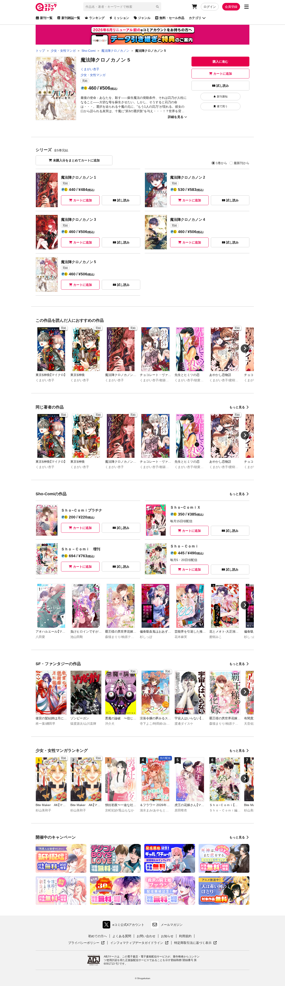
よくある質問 (121, 936)
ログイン (210, 6)
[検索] (157, 6)
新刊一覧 (46, 18)
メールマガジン (172, 924)
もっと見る (237, 407)
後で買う (222, 106)
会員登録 (231, 6)
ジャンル (144, 18)
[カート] (194, 7)
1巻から (221, 163)
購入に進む (220, 61)
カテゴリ (195, 18)
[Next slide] (244, 348)
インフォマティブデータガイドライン (136, 943)
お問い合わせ (146, 936)
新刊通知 (222, 96)
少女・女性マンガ (93, 75)
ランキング (97, 18)
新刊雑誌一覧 (70, 18)
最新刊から (241, 163)
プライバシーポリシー (86, 943)
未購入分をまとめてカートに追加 (76, 160)
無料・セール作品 (171, 18)
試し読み (222, 85)
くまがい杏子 (90, 69)
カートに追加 (222, 73)
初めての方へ (97, 936)
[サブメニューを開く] (246, 7)
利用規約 (185, 936)
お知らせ (167, 936)
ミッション (121, 18)
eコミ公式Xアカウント (125, 925)
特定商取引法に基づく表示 (195, 943)
